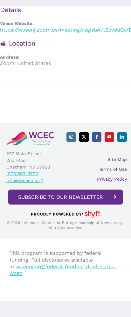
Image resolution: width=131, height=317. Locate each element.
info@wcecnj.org (24, 180)
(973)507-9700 (22, 173)
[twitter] (84, 137)
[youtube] (109, 137)
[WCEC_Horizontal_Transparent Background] (30, 134)
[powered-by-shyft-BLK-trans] (65, 210)
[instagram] (71, 137)
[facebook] (96, 137)
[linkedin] (122, 137)
